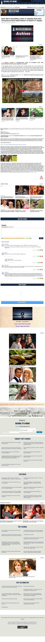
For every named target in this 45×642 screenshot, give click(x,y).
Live (41, 3)
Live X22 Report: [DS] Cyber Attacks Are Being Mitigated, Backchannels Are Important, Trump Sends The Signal (33, 496)
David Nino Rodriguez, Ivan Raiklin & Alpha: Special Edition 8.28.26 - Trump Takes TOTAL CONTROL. (32, 483)
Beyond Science (18, 3)
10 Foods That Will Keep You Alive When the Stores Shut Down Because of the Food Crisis (12, 587)
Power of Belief (24, 3)
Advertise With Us (7, 617)
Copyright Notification (32, 617)
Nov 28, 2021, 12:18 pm (8, 269)
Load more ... (22, 302)
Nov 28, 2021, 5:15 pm (8, 278)
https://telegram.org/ (15, 412)
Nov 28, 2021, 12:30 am (11, 262)
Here (15, 76)
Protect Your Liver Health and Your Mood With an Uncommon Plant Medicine (33, 599)
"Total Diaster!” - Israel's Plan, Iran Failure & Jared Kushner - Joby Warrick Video (33, 548)
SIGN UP (17, 426)
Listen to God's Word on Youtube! (22, 324)
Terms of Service (24, 617)
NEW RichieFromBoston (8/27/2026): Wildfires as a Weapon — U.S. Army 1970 (34, 488)
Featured (5, 3)
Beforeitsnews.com (9, 7)
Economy (9, 3)
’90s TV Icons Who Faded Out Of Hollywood (36, 118)
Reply (34, 256)
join (6, 131)
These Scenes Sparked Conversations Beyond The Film (22, 197)
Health (13, 3)
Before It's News (10, 1)
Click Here (11, 135)
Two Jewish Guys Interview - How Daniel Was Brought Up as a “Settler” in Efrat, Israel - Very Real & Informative (11, 594)
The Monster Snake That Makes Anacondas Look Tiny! (36, 211)
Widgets (22, 619)
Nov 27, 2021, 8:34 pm (8, 256)
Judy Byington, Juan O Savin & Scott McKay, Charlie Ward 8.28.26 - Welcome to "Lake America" (11, 478)
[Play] (22, 313)
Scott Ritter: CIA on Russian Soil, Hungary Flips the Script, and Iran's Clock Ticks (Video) (33, 538)
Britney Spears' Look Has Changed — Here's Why (20, 211)
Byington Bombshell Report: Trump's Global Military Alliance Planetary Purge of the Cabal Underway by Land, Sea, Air (34, 543)
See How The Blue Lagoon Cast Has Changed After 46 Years (21, 400)
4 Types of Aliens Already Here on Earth (9, 598)
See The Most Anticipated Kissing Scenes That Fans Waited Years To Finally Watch (11, 521)
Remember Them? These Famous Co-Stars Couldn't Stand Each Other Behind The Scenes (22, 577)
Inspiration (37, 3)
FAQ (12, 617)
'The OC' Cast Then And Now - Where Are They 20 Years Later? (22, 349)
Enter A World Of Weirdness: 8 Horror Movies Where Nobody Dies (7, 197)
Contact (15, 617)
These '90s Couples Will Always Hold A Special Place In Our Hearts (36, 197)
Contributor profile (11, 13)
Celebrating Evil (5, 607)
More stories (16, 13)
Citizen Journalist (27, 135)
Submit (39, 432)
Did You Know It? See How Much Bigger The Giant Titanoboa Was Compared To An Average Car (22, 366)
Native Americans (6, 74)
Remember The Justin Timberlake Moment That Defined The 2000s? (8, 211)
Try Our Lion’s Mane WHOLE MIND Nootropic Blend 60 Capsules (13, 144)
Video (43, 3)
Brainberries (3, 121)
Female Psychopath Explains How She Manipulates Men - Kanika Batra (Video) (12, 488)
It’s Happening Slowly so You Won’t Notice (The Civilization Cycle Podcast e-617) (33, 590)
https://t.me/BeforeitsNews (34, 412)
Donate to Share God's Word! (22, 326)
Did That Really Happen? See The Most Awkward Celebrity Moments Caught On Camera (8, 118)
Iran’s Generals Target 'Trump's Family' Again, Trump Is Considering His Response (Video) (32, 552)
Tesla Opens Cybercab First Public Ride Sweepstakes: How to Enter (31, 603)
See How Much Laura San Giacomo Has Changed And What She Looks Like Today (33, 521)
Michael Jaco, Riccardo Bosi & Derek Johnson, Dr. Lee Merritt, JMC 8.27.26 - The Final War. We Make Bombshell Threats (33, 443)
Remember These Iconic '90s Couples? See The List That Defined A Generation (21, 383)
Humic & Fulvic (21, 74)
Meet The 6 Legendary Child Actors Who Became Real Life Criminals (22, 118)
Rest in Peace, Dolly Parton (29, 586)
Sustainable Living (31, 3)
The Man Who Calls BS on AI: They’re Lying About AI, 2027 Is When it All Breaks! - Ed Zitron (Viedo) (11, 492)
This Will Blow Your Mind (28, 534)
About (2, 617)
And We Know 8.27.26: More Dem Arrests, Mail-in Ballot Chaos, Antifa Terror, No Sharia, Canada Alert (12, 448)
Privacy (19, 617)
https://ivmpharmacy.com (39, 276)
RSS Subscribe (40, 617)
